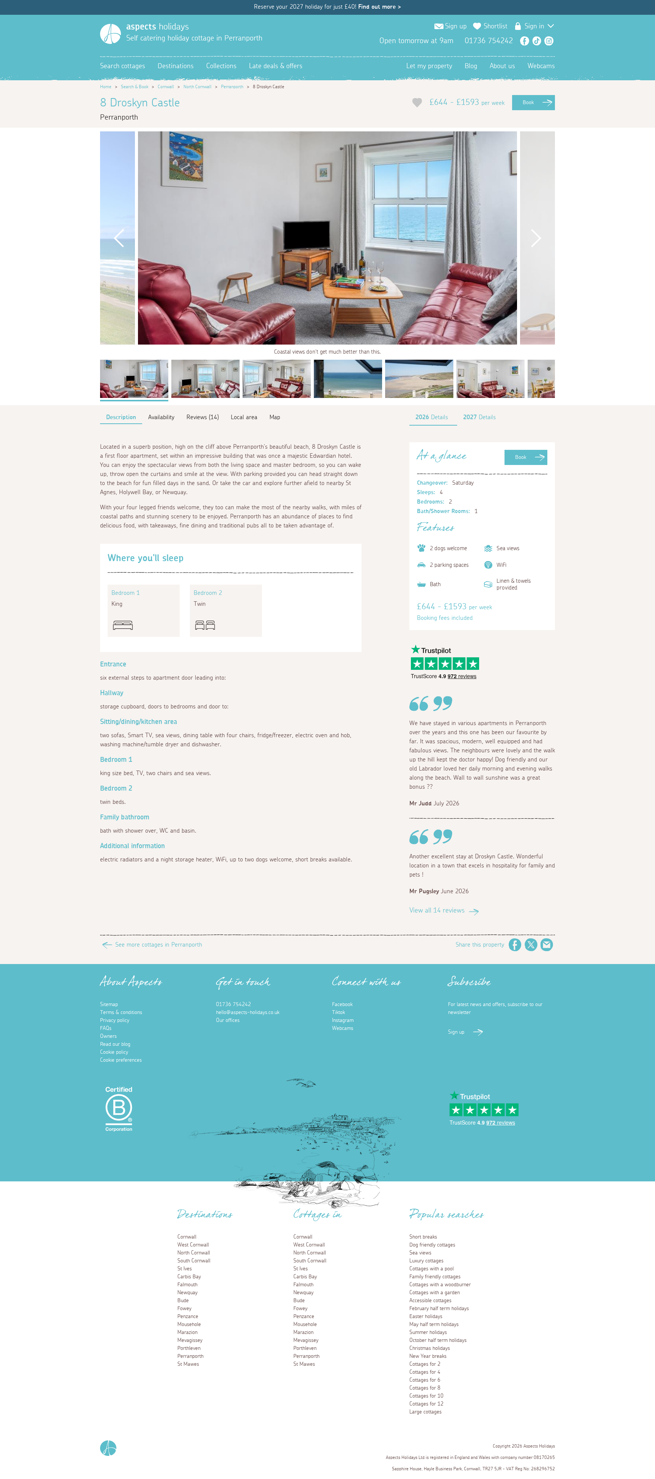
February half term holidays (439, 1308)
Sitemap (109, 1004)
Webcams (541, 66)
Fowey (184, 1308)
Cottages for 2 (424, 1364)
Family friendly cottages (435, 1276)
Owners (108, 1036)
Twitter (531, 944)
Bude (183, 1300)
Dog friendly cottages (432, 1245)
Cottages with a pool (431, 1269)
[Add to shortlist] (417, 103)
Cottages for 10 (426, 1396)
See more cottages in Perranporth (158, 945)
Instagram (548, 40)
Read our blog (115, 1044)
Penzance (187, 1316)
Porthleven (189, 1348)
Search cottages (122, 66)
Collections (221, 66)
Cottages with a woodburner (440, 1284)
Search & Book (134, 86)
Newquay (187, 1292)
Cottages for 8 (424, 1388)
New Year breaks (428, 1356)
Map (275, 417)
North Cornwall (197, 86)
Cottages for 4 (424, 1372)
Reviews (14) (202, 417)
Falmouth (187, 1284)
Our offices (228, 1020)
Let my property (429, 66)
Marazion (187, 1332)
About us (502, 66)
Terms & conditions (121, 1012)
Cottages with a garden (434, 1292)
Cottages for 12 (426, 1404)
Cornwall (166, 86)
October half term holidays (438, 1340)
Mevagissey (189, 1340)
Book (528, 102)
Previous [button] (119, 238)
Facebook (524, 40)
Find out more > (379, 7)
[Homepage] (110, 34)
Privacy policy (114, 1020)
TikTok (536, 40)
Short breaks (423, 1237)
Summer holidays (428, 1332)
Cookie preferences (121, 1060)
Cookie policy (114, 1052)
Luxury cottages (426, 1261)
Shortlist (496, 26)
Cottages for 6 (424, 1380)
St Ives (184, 1269)
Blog (471, 66)
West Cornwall (193, 1245)
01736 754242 (233, 1004)
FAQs (105, 1028)
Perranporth (232, 86)
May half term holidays (434, 1324)
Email (547, 944)
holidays (157, 26)
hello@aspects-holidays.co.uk (247, 1012)
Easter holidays (425, 1316)
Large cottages (425, 1412)
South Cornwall (193, 1261)
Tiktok (338, 1012)
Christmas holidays (429, 1348)
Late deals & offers (275, 66)
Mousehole (189, 1324)
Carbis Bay (189, 1276)
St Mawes (188, 1364)
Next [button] (536, 238)
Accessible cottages (430, 1300)
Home (105, 86)
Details (431, 417)
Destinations (176, 66)
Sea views (420, 1253)
